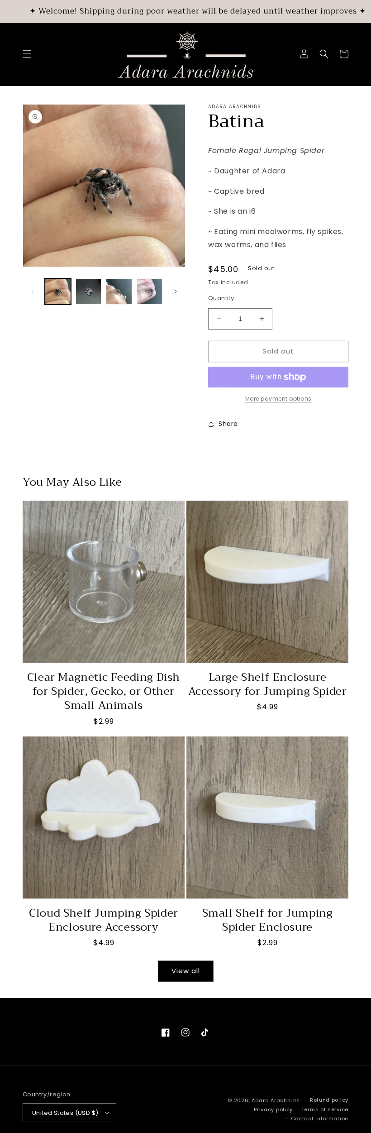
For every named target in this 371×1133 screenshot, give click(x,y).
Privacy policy (273, 1109)
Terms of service (324, 1109)
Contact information (319, 1118)
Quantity (221, 298)
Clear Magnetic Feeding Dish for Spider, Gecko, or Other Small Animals (103, 691)
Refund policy (329, 1100)
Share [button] (228, 423)
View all (185, 970)
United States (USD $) (65, 1113)
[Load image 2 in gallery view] (89, 291)
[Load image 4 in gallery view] (150, 291)
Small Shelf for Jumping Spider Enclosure (267, 920)
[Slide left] (33, 291)
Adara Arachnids (276, 1100)
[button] (27, 54)
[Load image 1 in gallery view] (58, 291)
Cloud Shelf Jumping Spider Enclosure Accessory (103, 920)
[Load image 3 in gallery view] (119, 291)
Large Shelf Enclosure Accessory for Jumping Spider (267, 684)
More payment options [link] (278, 398)
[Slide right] (176, 291)
